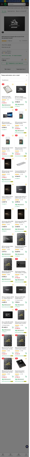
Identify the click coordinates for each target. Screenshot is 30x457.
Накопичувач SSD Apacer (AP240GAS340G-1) (21, 247)
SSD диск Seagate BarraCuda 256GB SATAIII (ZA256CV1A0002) (20, 97)
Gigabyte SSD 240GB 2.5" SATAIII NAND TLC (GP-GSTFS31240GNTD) (21, 197)
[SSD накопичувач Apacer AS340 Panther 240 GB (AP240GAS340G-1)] (21, 315)
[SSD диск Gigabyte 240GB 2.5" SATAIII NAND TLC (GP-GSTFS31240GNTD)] (8, 290)
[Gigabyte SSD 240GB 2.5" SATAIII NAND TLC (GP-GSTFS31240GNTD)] (21, 189)
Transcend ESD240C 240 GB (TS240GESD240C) (20, 172)
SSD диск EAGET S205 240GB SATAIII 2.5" (20, 298)
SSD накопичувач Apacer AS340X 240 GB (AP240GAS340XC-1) (20, 123)
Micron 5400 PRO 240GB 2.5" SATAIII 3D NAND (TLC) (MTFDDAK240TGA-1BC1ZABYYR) (7, 323)
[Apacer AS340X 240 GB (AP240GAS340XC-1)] (8, 189)
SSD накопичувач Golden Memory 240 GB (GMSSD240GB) (7, 247)
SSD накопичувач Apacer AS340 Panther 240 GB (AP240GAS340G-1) (20, 323)
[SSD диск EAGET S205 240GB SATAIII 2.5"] (21, 290)
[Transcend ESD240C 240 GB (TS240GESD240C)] (21, 164)
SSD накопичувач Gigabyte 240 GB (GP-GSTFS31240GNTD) (7, 123)
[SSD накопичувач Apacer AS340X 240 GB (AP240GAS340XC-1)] (21, 115)
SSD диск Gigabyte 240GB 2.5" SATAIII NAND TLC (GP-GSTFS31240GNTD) (8, 298)
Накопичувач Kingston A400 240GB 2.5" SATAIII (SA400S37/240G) (20, 272)
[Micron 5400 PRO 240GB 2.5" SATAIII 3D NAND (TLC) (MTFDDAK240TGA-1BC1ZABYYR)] (8, 315)
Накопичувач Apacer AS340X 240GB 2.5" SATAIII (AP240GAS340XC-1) (21, 372)
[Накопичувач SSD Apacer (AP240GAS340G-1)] (21, 239)
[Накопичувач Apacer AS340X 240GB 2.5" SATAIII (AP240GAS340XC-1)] (21, 364)
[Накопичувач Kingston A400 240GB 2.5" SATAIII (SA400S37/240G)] (21, 264)
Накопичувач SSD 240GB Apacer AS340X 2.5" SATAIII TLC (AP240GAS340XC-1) (7, 222)
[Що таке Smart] (11, 107)
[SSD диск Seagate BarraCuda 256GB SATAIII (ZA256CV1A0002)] (21, 89)
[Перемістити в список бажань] (13, 84)
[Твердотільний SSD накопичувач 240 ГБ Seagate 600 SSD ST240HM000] (8, 89)
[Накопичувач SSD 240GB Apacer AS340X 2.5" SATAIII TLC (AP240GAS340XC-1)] (8, 214)
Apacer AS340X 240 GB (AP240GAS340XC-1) (7, 197)
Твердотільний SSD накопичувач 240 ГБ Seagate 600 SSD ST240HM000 (6, 97)
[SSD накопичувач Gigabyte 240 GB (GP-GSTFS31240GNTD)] (8, 115)
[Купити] (13, 102)
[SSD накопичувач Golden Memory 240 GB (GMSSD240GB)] (8, 239)
